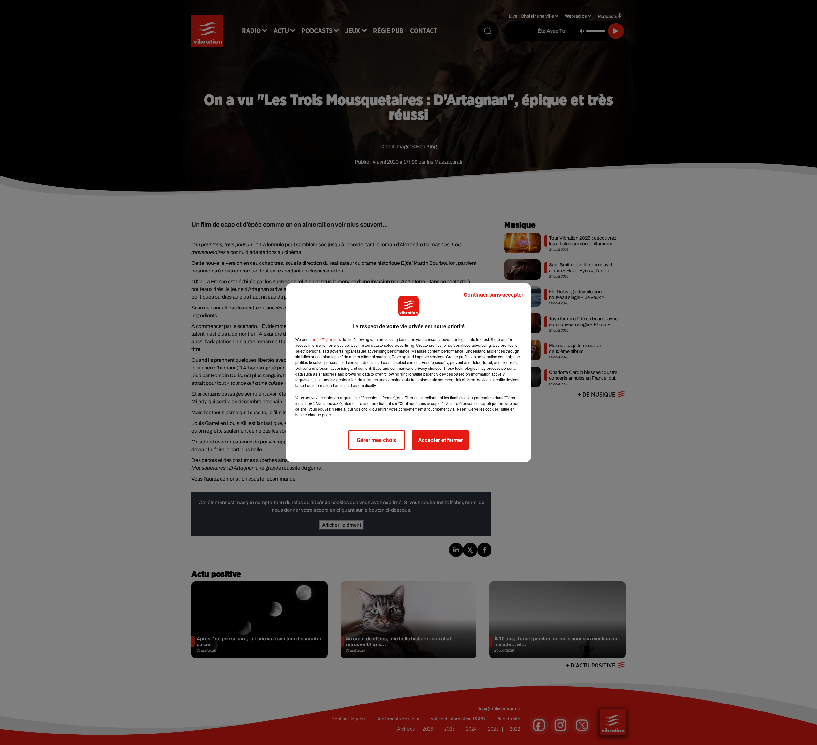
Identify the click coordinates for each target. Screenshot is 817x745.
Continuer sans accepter (493, 294)
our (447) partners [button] (325, 339)
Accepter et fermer (440, 439)
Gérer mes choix (376, 439)
